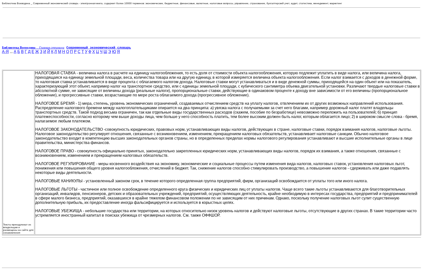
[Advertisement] (211, 23)
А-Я (5, 52)
